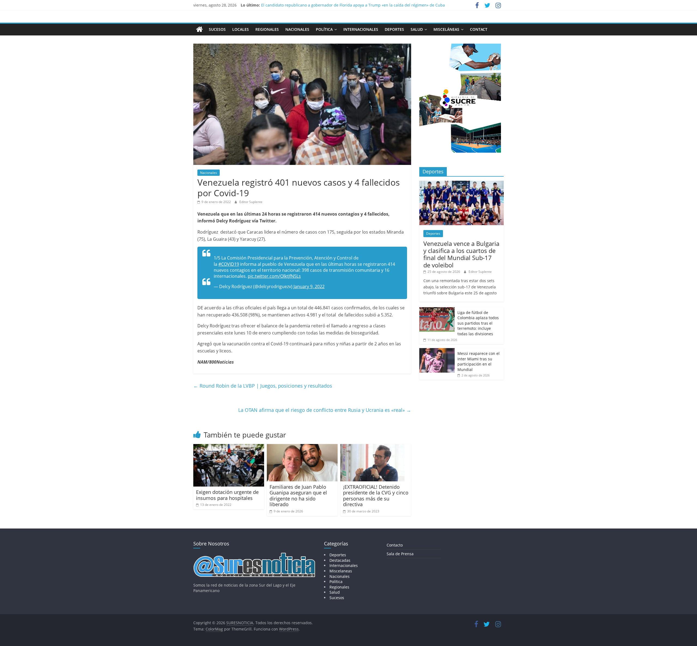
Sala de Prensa (400, 553)
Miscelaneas (340, 570)
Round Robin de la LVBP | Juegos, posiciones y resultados (262, 385)
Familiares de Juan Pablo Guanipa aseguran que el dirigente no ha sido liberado (298, 496)
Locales (240, 29)
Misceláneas (446, 29)
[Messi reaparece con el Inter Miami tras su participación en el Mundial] (437, 351)
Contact (478, 29)
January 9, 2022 (309, 286)
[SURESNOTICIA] (199, 29)
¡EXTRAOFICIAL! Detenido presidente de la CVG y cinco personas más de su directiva (375, 496)
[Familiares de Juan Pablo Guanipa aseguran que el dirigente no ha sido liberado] (302, 447)
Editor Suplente (250, 202)
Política (324, 29)
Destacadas (339, 560)
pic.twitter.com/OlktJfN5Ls (274, 276)
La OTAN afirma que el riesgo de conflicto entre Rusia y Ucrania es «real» (324, 410)
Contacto (395, 545)
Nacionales (297, 29)
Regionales (267, 29)
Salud (417, 29)
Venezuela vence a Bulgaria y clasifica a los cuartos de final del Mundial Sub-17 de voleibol (461, 254)
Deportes (394, 29)
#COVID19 (228, 264)
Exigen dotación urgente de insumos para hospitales (227, 495)
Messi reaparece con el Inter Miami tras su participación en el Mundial (478, 361)
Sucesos (217, 29)
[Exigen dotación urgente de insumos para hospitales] (228, 447)
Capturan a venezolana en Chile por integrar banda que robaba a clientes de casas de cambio (347, 5)
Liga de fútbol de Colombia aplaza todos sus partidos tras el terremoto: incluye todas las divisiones (478, 323)
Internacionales (360, 29)
